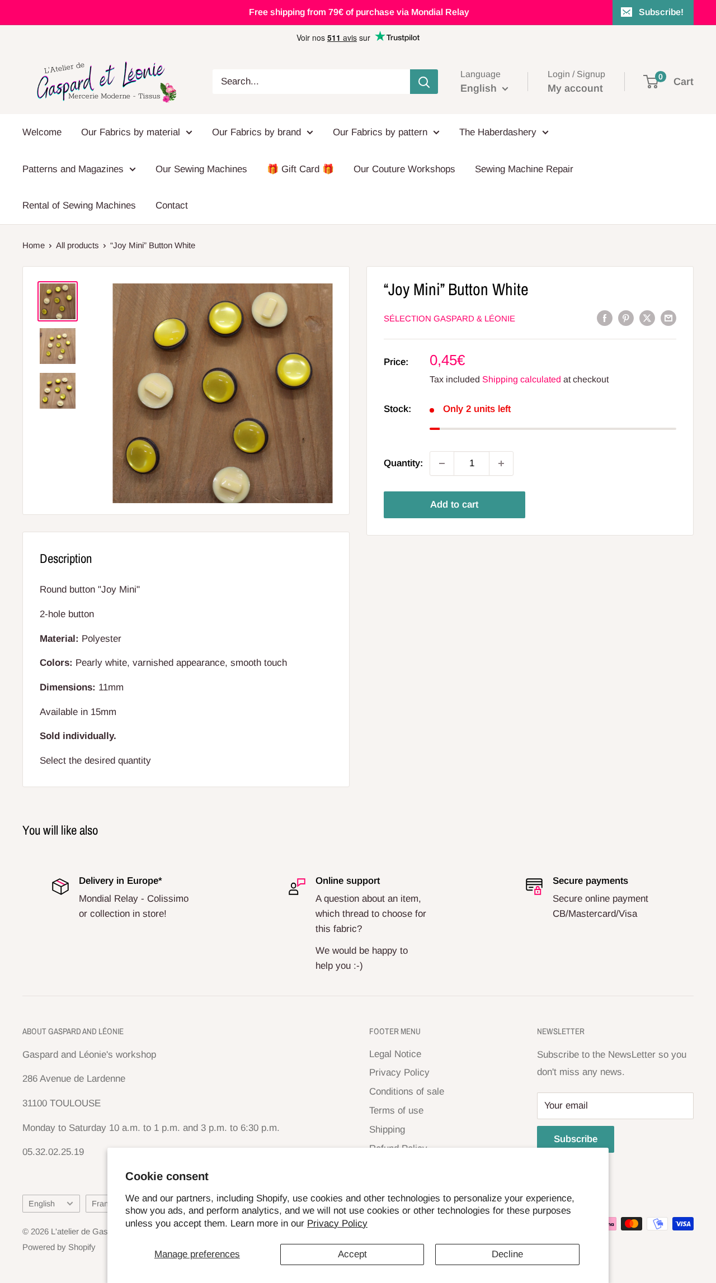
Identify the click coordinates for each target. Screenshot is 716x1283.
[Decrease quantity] (442, 463)
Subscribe (575, 1139)
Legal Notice (395, 1054)
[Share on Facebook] (605, 317)
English (42, 1203)
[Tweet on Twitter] (647, 317)
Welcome (42, 132)
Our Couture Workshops (404, 169)
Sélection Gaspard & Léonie (449, 318)
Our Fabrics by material (130, 132)
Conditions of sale (406, 1091)
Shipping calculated (521, 379)
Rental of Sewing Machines (79, 205)
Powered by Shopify (59, 1247)
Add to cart (454, 504)
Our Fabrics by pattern (380, 132)
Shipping (387, 1129)
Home (33, 245)
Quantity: (403, 463)
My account (575, 88)
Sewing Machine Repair (524, 169)
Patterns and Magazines (73, 169)
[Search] (424, 81)
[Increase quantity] (501, 463)
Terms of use (396, 1110)
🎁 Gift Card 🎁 (300, 169)
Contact (172, 205)
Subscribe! (661, 12)
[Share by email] (668, 317)
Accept (352, 1254)
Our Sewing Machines (201, 169)
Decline (507, 1254)
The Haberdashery (497, 132)
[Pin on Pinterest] (626, 317)
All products (77, 245)
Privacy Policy (337, 1223)
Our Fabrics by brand (256, 132)
